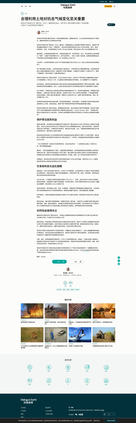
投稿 (22, 414)
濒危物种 (23, 344)
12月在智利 (86, 250)
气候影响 (23, 320)
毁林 (64, 289)
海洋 (87, 371)
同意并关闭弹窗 (111, 420)
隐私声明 (47, 408)
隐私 (82, 420)
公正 (87, 384)
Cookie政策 (48, 411)
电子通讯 (107, 6)
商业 (106, 371)
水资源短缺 (48, 344)
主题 (22, 6)
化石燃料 (95, 344)
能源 (49, 371)
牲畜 (68, 289)
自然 (68, 371)
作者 (22, 417)
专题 (30, 6)
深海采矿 (71, 344)
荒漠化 (77, 289)
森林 (106, 384)
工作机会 (23, 411)
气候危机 (95, 320)
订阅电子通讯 (49, 414)
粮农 (29, 384)
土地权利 (59, 289)
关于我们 (102, 1)
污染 (49, 384)
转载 (106, 1)
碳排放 (72, 289)
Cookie (88, 420)
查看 (103, 410)
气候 (29, 371)
